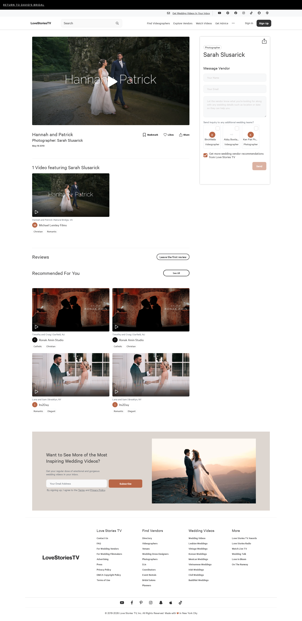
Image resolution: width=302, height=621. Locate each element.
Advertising (103, 559)
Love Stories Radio (241, 543)
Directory (147, 538)
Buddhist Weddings (198, 580)
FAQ (99, 543)
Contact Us (102, 538)
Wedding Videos (197, 538)
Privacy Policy (97, 490)
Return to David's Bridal (23, 4)
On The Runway (240, 564)
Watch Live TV (239, 548)
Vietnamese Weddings (200, 564)
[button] (110, 80)
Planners (146, 585)
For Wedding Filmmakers (109, 553)
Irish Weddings (196, 569)
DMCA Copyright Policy (109, 574)
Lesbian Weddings (198, 543)
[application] (110, 81)
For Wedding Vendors (108, 548)
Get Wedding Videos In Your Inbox (191, 13)
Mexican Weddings (198, 559)
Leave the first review (173, 257)
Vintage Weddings (198, 548)
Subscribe (125, 483)
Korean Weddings (198, 553)
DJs (144, 564)
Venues (146, 548)
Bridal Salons (148, 580)
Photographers (149, 559)
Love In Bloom (239, 559)
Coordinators (149, 569)
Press (99, 564)
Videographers (149, 543)
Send (259, 166)
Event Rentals (149, 574)
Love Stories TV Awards (244, 538)
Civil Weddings (196, 574)
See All (176, 273)
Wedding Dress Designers (155, 553)
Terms (81, 490)
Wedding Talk (239, 553)
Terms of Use (103, 580)
